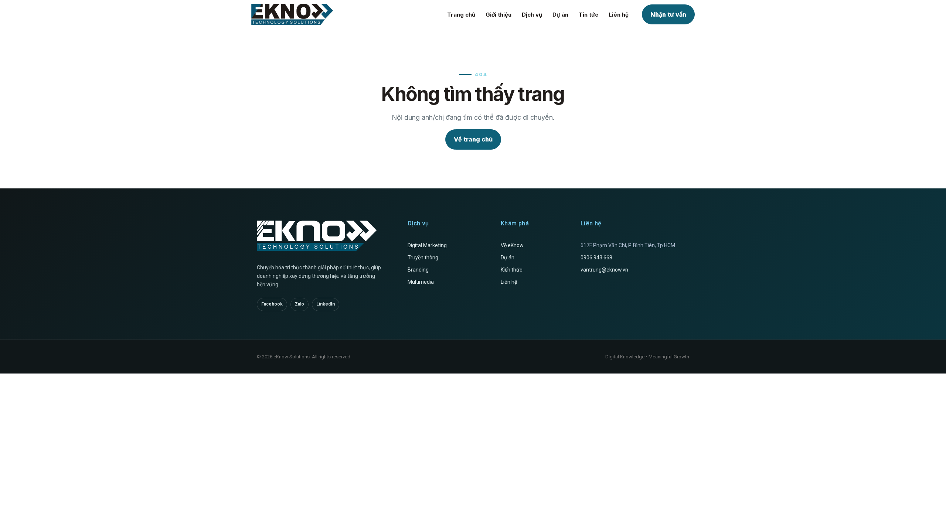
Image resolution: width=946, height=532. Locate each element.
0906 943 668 (596, 257)
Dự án (560, 14)
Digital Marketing (427, 245)
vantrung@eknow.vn (604, 270)
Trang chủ (461, 14)
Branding (418, 270)
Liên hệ (619, 14)
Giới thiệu (498, 14)
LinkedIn (325, 304)
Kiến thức (511, 270)
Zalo (299, 304)
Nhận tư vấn (668, 14)
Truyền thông (423, 257)
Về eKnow (512, 245)
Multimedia (421, 282)
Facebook (272, 304)
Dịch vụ (532, 14)
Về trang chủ (473, 139)
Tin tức (588, 14)
